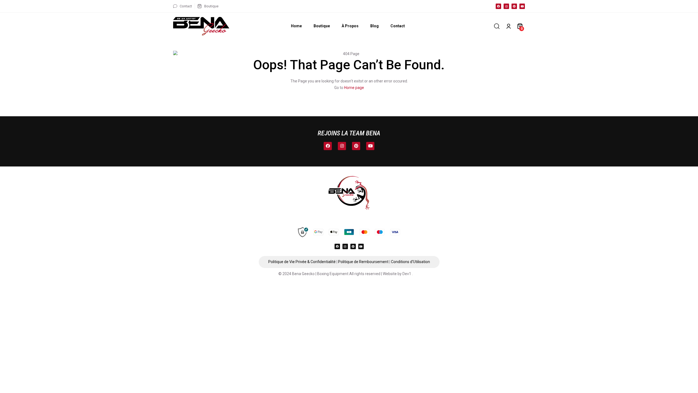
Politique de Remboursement (363, 262)
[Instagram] (506, 6)
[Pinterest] (514, 6)
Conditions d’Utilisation (410, 262)
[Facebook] (498, 6)
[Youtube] (522, 6)
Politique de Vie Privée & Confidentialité (302, 262)
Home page (354, 87)
